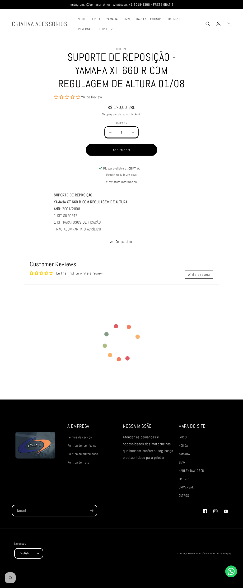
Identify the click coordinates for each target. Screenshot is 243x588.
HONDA (183, 445)
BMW (181, 462)
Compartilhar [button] (124, 241)
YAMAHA (184, 454)
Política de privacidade (82, 454)
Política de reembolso (82, 445)
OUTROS (183, 495)
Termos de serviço (79, 437)
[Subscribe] (91, 510)
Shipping (107, 114)
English (24, 553)
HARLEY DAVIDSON (191, 471)
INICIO (182, 437)
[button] (105, 29)
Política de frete (78, 462)
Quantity (121, 123)
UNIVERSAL (186, 487)
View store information (121, 182)
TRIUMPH (184, 479)
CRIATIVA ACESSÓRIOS (197, 553)
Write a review (199, 274)
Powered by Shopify (220, 553)
